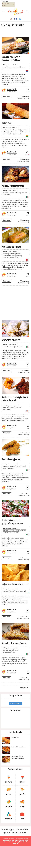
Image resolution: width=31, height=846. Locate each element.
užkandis (12, 130)
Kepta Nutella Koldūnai (11, 340)
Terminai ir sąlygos (8, 830)
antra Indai (10, 133)
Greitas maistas (13, 132)
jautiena (18, 530)
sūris (22, 819)
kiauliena (18, 255)
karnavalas (6, 346)
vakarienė (5, 132)
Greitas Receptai (23, 132)
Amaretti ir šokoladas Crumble (14, 643)
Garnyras (22, 591)
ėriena (4, 468)
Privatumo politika (22, 830)
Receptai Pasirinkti (12, 89)
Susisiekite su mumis (19, 833)
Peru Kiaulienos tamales (11, 247)
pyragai (18, 67)
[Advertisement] (15, 302)
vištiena (12, 192)
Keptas (17, 346)
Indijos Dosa (7, 123)
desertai (23, 67)
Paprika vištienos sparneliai (13, 186)
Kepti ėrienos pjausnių (11, 459)
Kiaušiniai (5, 69)
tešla (11, 69)
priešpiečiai (12, 67)
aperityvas (5, 130)
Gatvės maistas (18, 133)
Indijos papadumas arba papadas (15, 584)
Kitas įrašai (23, 688)
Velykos (18, 466)
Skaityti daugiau (6, 96)
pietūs (4, 133)
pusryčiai (5, 67)
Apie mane (6, 833)
